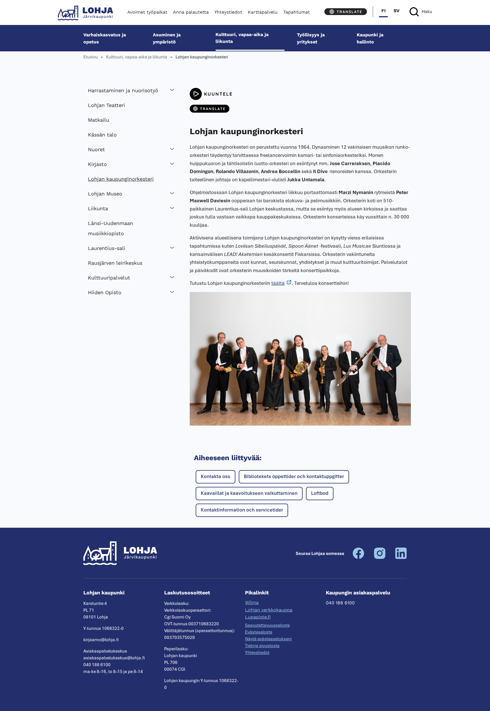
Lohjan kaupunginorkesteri (121, 179)
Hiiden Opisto (104, 292)
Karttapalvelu (263, 12)
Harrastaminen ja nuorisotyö (123, 90)
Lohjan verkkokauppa (268, 610)
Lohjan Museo (105, 194)
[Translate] (345, 11)
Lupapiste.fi (258, 617)
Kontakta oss (215, 476)
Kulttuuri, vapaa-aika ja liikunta (242, 38)
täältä (278, 283)
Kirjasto (97, 164)
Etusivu (90, 57)
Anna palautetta (191, 12)
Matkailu (98, 120)
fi (383, 10)
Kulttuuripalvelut (109, 278)
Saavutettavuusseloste (267, 625)
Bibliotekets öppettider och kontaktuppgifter (294, 476)
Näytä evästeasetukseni (268, 639)
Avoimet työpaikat (147, 12)
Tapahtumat (296, 12)
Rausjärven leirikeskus (115, 263)
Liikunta (98, 208)
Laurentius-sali (106, 248)
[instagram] (379, 557)
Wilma (252, 602)
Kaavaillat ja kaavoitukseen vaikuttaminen (249, 493)
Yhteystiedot (228, 12)
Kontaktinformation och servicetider (242, 510)
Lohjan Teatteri (106, 105)
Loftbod (319, 493)
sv (397, 10)
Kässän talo (102, 135)
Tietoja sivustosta (262, 646)
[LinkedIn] (401, 557)
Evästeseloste (258, 632)
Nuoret (96, 149)
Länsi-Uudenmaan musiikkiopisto (110, 228)
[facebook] (358, 557)
